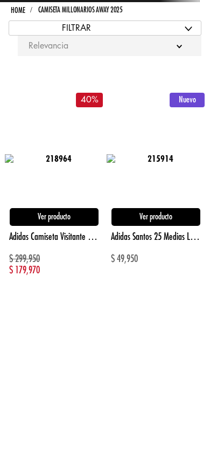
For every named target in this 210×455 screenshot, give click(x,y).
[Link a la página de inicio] (18, 10)
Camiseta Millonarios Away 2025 (80, 9)
